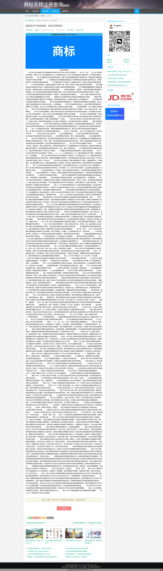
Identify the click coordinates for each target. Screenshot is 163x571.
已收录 (71, 30)
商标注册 (45, 11)
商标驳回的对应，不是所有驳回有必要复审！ (79, 554)
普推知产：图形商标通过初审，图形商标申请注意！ (43, 557)
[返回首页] (26, 20)
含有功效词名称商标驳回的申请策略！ (77, 551)
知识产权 (36, 11)
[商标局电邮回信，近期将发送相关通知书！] (93, 533)
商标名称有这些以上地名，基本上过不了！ (119, 71)
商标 (30, 518)
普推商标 (72, 567)
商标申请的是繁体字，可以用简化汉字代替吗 (87, 523)
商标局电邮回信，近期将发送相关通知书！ (119, 82)
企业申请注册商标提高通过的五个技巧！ (39, 554)
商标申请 (43, 518)
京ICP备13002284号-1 (91, 565)
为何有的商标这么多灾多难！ (115, 78)
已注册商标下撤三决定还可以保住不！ (39, 551)
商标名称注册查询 (70, 565)
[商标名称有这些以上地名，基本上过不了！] (34, 533)
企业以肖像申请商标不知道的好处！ (117, 75)
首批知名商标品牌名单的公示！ (37, 523)
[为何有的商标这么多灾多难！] (74, 533)
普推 (37, 30)
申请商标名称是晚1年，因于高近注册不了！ (40, 548)
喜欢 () (65, 508)
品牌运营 (65, 11)
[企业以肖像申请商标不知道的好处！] (54, 533)
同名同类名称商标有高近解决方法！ (117, 85)
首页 (27, 11)
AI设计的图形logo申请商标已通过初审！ (77, 548)
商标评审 (50, 518)
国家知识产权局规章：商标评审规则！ (45, 25)
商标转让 (55, 11)
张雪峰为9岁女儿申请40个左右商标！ (77, 557)
